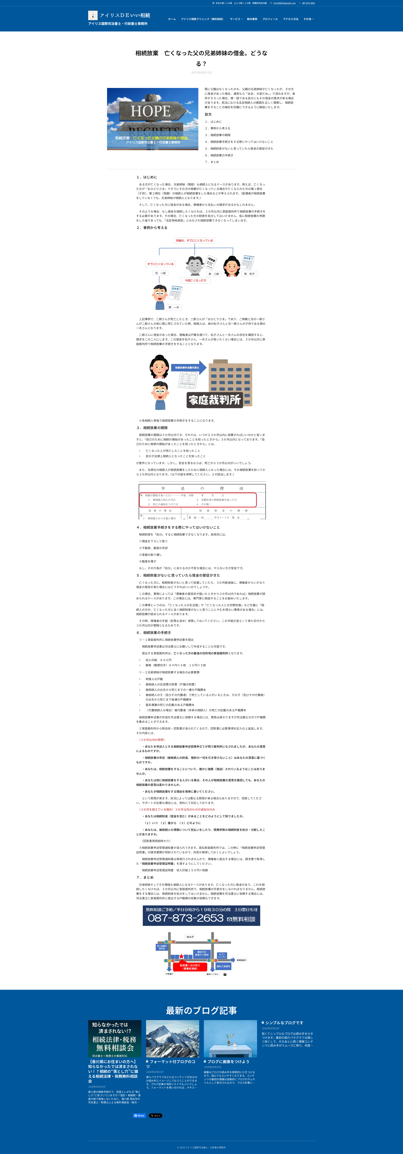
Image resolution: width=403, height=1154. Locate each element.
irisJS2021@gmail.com (284, 3)
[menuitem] (172, 19)
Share (141, 1115)
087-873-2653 (308, 3)
